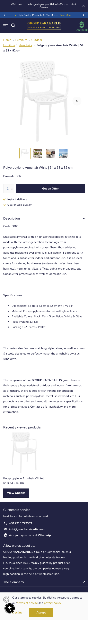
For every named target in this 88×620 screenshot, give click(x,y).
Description (11, 218)
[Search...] (13, 25)
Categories (5, 26)
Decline (17, 612)
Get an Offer (50, 189)
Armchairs (25, 45)
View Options (16, 493)
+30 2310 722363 (20, 523)
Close (83, 6)
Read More (65, 15)
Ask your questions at (30, 535)
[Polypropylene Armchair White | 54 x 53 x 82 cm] (24, 452)
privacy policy (52, 603)
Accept (41, 612)
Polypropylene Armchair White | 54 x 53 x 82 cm (23, 480)
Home (7, 40)
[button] (4, 15)
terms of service (27, 603)
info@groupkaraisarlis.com (26, 529)
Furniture (21, 40)
